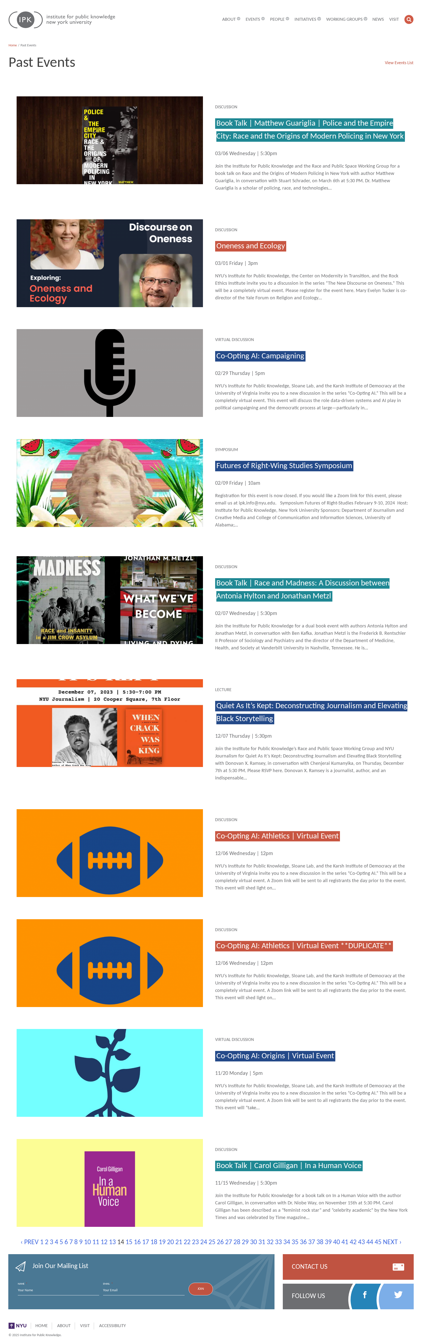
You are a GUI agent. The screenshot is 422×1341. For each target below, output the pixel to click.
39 (328, 1242)
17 (145, 1242)
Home (13, 45)
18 (153, 1242)
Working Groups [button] (344, 20)
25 (212, 1242)
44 (369, 1242)
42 (353, 1242)
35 (295, 1242)
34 (286, 1242)
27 (228, 1242)
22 (187, 1242)
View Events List (399, 63)
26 (220, 1242)
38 (319, 1242)
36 (303, 1242)
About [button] (229, 20)
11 (95, 1242)
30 (253, 1242)
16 (137, 1242)
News (378, 20)
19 (162, 1242)
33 (278, 1242)
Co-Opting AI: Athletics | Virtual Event (277, 836)
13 (112, 1242)
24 (203, 1242)
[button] (408, 19)
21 (178, 1242)
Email (108, 1283)
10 (87, 1242)
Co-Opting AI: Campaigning (260, 356)
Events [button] (253, 20)
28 (236, 1242)
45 (378, 1242)
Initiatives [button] (305, 20)
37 (311, 1242)
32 (270, 1242)
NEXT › (392, 1242)
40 (336, 1242)
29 (245, 1242)
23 (195, 1242)
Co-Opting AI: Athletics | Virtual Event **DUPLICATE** (304, 946)
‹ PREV (30, 1242)
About (64, 1325)
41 (344, 1242)
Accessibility (112, 1325)
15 (129, 1242)
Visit (394, 20)
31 (261, 1242)
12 (104, 1242)
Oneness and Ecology (250, 246)
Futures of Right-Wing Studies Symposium (284, 466)
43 (361, 1242)
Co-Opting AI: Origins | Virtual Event (275, 1056)
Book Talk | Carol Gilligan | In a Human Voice (288, 1166)
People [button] (277, 20)
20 (170, 1242)
